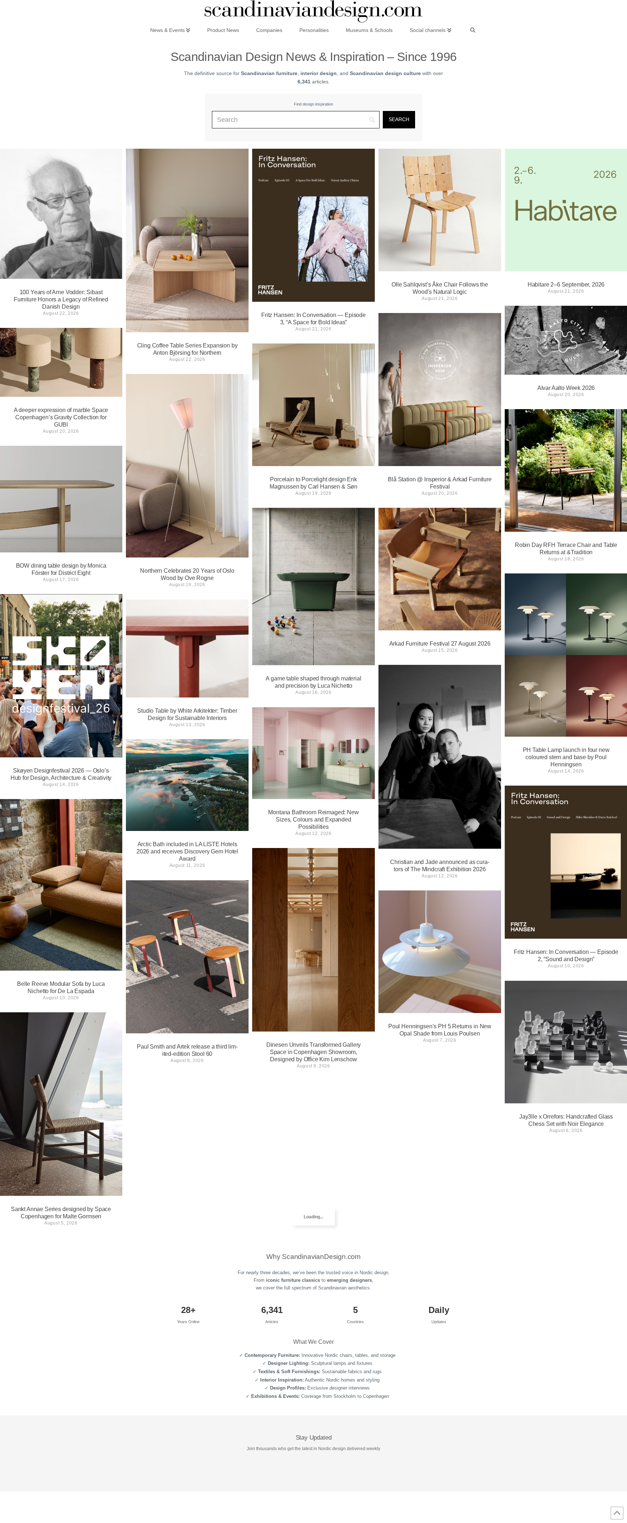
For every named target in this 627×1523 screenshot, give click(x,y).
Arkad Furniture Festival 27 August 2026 (440, 644)
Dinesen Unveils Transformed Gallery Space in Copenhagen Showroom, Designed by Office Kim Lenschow (313, 1052)
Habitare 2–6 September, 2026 (566, 284)
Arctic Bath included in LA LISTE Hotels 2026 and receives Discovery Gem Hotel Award (187, 851)
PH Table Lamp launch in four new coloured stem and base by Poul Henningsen (566, 757)
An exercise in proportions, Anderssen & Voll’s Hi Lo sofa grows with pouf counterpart (187, 1267)
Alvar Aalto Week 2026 (566, 388)
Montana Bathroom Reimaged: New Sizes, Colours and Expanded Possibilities (313, 819)
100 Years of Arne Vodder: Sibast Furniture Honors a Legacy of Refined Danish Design (61, 299)
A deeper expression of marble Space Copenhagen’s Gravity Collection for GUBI (61, 417)
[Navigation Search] (472, 29)
